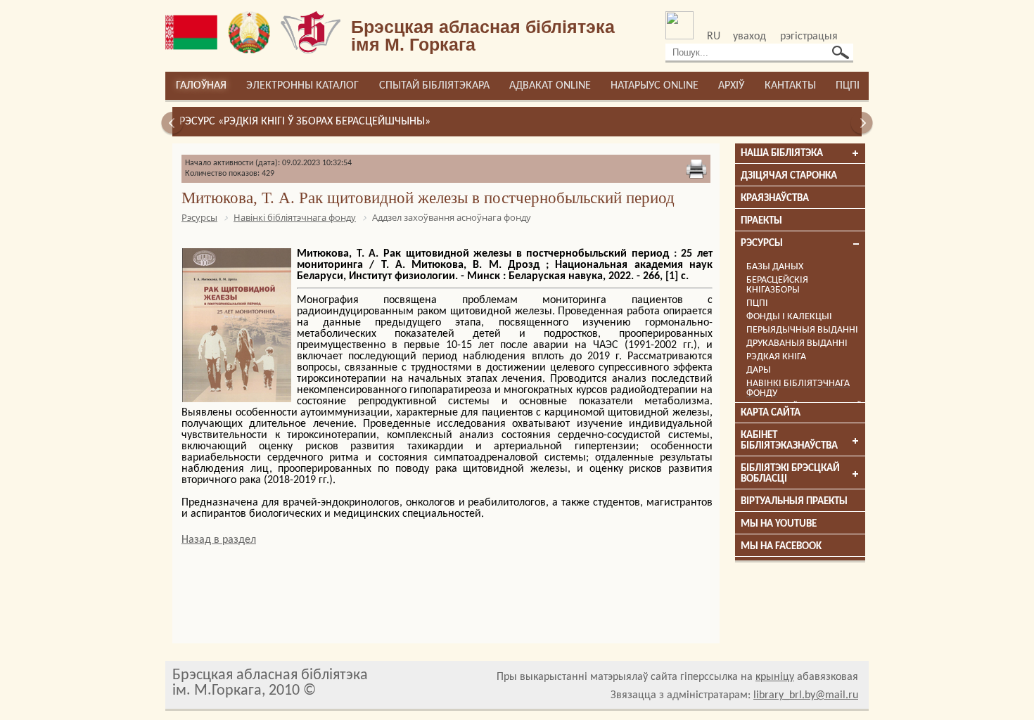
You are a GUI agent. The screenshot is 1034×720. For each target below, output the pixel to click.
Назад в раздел (218, 540)
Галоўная (201, 85)
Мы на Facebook (781, 546)
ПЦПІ (848, 85)
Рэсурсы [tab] (762, 243)
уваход (749, 36)
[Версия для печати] (696, 168)
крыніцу (774, 677)
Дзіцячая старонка (789, 176)
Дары (758, 370)
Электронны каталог (302, 85)
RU (713, 36)
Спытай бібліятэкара (434, 85)
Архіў (731, 85)
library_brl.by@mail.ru (805, 695)
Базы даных (774, 267)
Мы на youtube (779, 524)
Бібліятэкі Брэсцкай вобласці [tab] (790, 473)
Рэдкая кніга (776, 357)
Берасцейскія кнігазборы (777, 285)
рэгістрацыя (809, 36)
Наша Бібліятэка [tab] (782, 153)
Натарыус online (654, 85)
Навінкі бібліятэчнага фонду (798, 388)
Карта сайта (770, 413)
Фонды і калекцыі (789, 316)
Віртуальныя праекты (794, 501)
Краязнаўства (775, 198)
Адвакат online (550, 85)
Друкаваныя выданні (797, 343)
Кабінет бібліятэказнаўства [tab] (789, 440)
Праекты (761, 221)
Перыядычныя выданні (802, 330)
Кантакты (790, 85)
